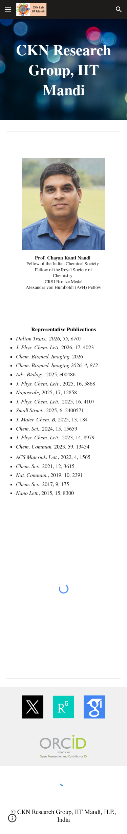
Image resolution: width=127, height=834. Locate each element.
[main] (63, 69)
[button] (8, 9)
